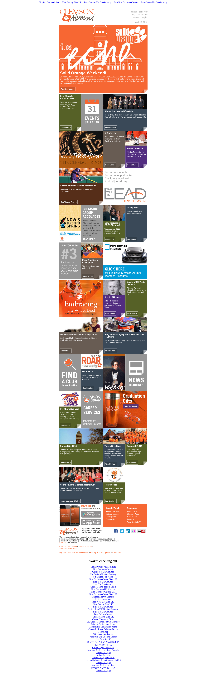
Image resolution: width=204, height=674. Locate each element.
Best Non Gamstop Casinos (126, 2)
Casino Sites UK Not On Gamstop (103, 609)
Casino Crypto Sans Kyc (103, 647)
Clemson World (133, 514)
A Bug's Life (110, 133)
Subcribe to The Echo (68, 549)
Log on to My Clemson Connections (73, 552)
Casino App (103, 632)
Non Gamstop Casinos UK (103, 592)
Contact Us (110, 519)
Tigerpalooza (110, 485)
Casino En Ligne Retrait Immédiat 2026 (103, 660)
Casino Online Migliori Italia (103, 567)
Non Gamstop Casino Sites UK (103, 579)
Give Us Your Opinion (68, 547)
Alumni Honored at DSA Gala (118, 111)
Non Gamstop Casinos (103, 569)
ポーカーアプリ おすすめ (103, 668)
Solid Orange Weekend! (83, 73)
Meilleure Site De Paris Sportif (103, 637)
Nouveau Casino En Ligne (103, 665)
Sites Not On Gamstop (103, 584)
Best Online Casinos (103, 614)
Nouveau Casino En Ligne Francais (103, 650)
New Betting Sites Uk (71, 2)
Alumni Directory (112, 511)
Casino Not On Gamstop (103, 572)
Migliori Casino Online (49, 2)
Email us (62, 543)
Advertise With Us (134, 521)
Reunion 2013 (88, 372)
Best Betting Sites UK (103, 604)
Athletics (130, 519)
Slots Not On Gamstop (103, 582)
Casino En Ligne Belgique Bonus (103, 629)
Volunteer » (109, 239)
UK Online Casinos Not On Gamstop (103, 622)
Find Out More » (68, 89)
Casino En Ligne (103, 652)
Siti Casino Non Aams (103, 577)
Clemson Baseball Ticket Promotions (78, 186)
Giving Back (132, 208)
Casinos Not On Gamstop (103, 597)
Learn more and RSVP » (70, 501)
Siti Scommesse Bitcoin (103, 634)
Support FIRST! (134, 446)
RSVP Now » (132, 314)
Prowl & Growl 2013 (69, 409)
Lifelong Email (111, 516)
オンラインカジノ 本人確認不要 (103, 642)
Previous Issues (85, 547)
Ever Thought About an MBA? (68, 97)
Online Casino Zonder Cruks (103, 587)
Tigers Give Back (112, 446)
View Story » (66, 462)
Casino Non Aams (103, 599)
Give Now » (131, 239)
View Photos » (110, 128)
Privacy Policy (96, 552)
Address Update (112, 514)
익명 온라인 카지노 (103, 645)
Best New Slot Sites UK (103, 602)
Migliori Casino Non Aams (103, 624)
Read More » (66, 128)
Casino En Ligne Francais (103, 657)
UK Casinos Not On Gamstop (103, 574)
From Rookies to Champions (90, 261)
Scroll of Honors (112, 297)
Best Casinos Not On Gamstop (97, 2)
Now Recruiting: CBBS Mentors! (112, 224)
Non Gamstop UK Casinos (103, 589)
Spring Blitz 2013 (68, 446)
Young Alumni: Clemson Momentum (77, 485)
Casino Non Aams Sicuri (103, 619)
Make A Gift (132, 516)
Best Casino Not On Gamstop (154, 2)
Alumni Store (132, 511)
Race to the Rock (135, 148)
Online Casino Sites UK (103, 617)
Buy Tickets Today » (69, 202)
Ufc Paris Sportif (103, 639)
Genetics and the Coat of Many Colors (78, 334)
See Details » (132, 165)
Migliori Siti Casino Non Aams (103, 627)
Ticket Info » (65, 425)
